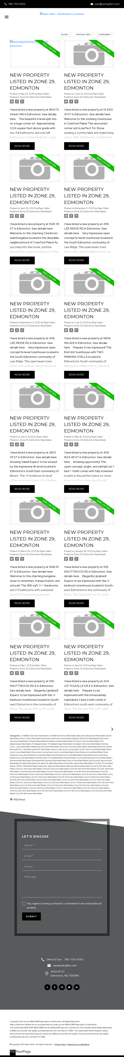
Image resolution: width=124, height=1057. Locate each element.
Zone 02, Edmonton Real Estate (29, 769)
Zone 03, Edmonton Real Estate (56, 769)
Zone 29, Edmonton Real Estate (36, 97)
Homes (105, 744)
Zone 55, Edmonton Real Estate (23, 791)
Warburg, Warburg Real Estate (79, 766)
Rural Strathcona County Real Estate (67, 755)
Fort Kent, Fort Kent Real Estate (86, 741)
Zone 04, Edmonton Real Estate (83, 769)
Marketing (36, 747)
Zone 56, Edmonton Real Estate (50, 791)
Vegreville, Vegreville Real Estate (52, 766)
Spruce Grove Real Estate (78, 760)
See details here (99, 114)
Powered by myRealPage (78, 1044)
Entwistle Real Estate (37, 741)
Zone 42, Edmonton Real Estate (42, 788)
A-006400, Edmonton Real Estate (35, 736)
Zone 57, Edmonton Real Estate (77, 791)
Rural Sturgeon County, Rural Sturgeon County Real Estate (88, 758)
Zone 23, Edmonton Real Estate (56, 782)
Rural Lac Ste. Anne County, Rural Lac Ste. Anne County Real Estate (79, 749)
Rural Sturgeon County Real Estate (50, 758)
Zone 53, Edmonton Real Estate (96, 788)
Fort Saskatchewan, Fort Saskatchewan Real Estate (52, 744)
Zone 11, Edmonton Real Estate (41, 774)
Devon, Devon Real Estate (30, 738)
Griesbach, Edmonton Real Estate (87, 744)
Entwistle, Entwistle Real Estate (60, 741)
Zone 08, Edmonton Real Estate (87, 771)
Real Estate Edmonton (97, 747)
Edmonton (46, 738)
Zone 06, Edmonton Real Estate (33, 771)
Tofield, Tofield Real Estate (27, 766)
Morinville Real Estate (50, 747)
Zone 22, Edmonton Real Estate (29, 782)
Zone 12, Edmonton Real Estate (68, 774)
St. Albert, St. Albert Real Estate (51, 763)
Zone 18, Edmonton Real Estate (23, 780)
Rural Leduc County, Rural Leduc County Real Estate (53, 752)
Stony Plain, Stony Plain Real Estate (79, 763)
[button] (15, 4)
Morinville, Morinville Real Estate (73, 747)
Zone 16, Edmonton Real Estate (71, 777)
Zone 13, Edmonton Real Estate (95, 774)
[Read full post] (35, 56)
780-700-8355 (17, 4)
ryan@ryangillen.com (107, 4)
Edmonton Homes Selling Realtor (66, 738)
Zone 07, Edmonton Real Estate (60, 771)
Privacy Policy (60, 1044)
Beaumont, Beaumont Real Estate (91, 736)
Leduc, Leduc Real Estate (20, 747)
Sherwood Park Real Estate (21, 760)
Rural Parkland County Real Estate (89, 752)
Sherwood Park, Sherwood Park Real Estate (49, 760)
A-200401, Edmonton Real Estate (62, 736)
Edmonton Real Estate (89, 738)
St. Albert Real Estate (28, 763)
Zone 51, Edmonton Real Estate (69, 788)
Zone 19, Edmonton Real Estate (49, 780)
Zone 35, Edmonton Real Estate (87, 785)
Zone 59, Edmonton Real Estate (29, 793)
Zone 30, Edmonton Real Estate (60, 785)
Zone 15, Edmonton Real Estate (44, 777)
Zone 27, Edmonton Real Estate (84, 782)
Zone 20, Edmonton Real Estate (76, 780)
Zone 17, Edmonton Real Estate (97, 777)
